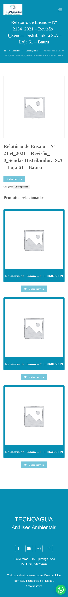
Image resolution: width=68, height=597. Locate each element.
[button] (61, 590)
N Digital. (48, 581)
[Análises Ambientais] (12, 9)
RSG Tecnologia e (31, 581)
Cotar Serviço (14, 179)
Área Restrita (34, 586)
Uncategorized (21, 186)
